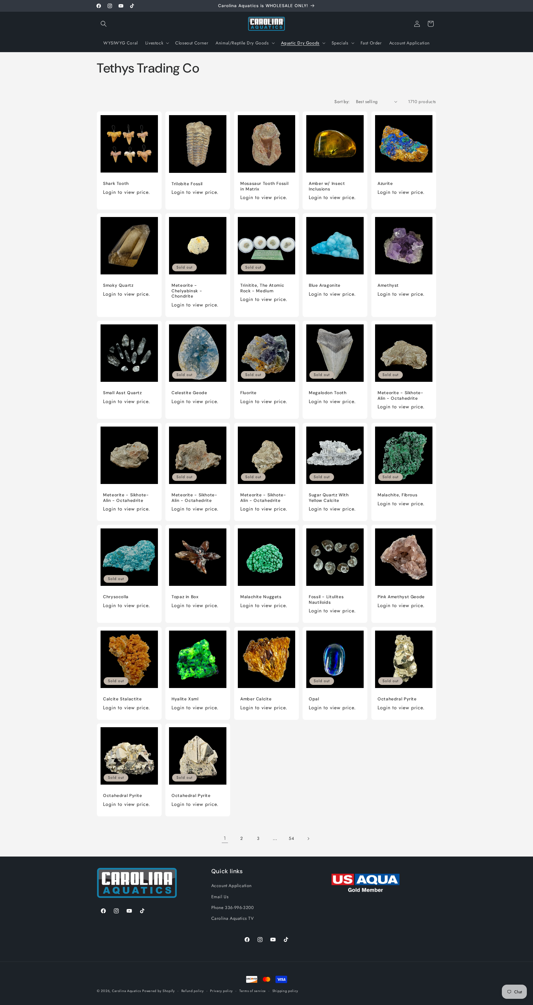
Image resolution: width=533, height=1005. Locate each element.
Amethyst (388, 285)
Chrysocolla (116, 597)
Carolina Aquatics (126, 990)
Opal (314, 699)
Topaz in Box (185, 597)
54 (291, 838)
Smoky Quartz (118, 285)
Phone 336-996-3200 (232, 907)
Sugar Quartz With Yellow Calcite (329, 497)
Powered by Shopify (158, 990)
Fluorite (248, 393)
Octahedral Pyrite (397, 699)
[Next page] (308, 838)
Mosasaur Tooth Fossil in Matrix (264, 186)
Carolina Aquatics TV (232, 918)
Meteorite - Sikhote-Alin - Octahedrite (401, 395)
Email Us (220, 896)
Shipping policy (285, 990)
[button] (103, 24)
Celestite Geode (189, 393)
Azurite (385, 183)
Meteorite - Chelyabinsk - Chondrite (186, 291)
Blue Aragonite (325, 285)
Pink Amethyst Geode (401, 597)
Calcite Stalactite (122, 699)
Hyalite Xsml (185, 699)
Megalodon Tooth (327, 393)
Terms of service (252, 990)
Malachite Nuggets (261, 597)
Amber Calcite (255, 699)
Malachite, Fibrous (397, 495)
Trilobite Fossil (187, 183)
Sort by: (341, 101)
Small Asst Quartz (122, 393)
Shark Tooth (116, 183)
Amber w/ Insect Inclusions (327, 186)
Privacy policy (221, 990)
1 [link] (225, 838)
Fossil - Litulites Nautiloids (326, 599)
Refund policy (192, 990)
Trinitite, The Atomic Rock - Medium (262, 288)
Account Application (231, 885)
